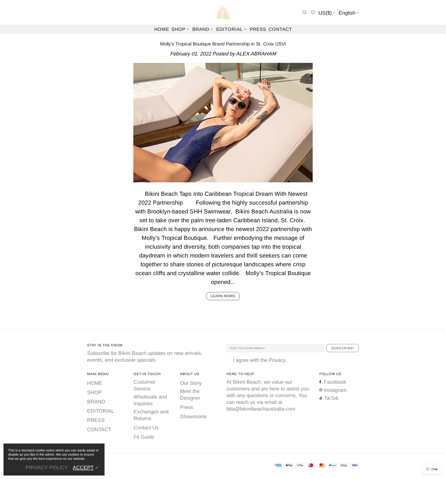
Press (186, 407)
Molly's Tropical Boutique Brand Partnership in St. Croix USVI (223, 43)
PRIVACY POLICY (47, 467)
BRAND (96, 402)
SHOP (94, 392)
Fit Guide (144, 437)
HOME (94, 383)
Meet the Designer (190, 394)
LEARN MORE (223, 296)
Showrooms (193, 416)
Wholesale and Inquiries (150, 400)
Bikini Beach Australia (223, 12)
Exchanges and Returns (151, 415)
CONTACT (99, 429)
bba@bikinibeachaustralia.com (260, 409)
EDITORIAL (100, 411)
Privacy (277, 360)
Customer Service (144, 385)
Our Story (191, 383)
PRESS (96, 420)
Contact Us (146, 428)
